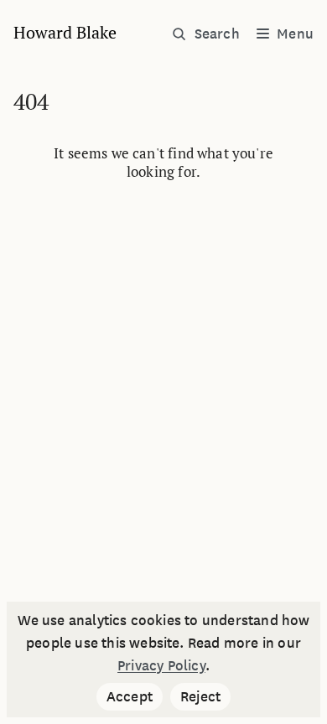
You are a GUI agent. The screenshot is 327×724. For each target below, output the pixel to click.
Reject (205, 698)
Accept (134, 698)
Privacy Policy (161, 664)
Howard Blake (65, 33)
